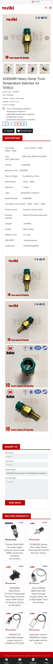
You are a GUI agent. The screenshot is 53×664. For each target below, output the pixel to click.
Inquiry (9, 131)
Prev (6, 38)
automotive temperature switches (21, 119)
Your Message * (11, 478)
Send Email (26, 131)
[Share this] (5, 124)
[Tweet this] (11, 124)
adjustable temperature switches (20, 114)
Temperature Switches (16, 111)
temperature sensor (15, 117)
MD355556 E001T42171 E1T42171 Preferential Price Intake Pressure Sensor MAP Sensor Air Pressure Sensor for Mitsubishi (14, 596)
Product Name (10, 470)
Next (47, 38)
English (37, 2)
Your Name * (9, 453)
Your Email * (9, 461)
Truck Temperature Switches (19, 109)
